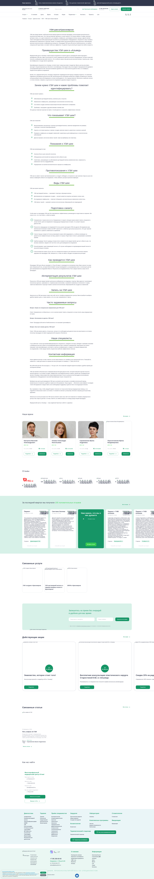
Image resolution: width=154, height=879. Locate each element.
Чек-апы (91, 823)
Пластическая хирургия (76, 816)
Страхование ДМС (96, 856)
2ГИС (44, 515)
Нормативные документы (77, 858)
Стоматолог (115, 816)
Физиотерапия (43, 823)
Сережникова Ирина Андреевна (87, 441)
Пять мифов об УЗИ (29, 731)
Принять (43, 872)
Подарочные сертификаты (80, 839)
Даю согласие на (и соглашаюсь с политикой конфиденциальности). (90, 626)
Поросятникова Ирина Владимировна (116, 441)
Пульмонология (44, 821)
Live (93, 863)
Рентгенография (28, 826)
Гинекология (54, 831)
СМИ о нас (73, 860)
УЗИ (25, 824)
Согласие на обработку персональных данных (28, 873)
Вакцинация (115, 823)
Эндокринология (55, 824)
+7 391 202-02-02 (55, 858)
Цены (93, 860)
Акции (93, 865)
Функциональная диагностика (28, 838)
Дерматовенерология (56, 826)
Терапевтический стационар (77, 834)
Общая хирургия (74, 818)
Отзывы (73, 863)
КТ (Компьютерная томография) (28, 828)
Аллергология (54, 827)
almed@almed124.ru (55, 865)
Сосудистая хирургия (75, 819)
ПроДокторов (126, 515)
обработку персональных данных (83, 626)
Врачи (93, 861)
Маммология (54, 834)
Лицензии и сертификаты (77, 856)
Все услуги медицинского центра (107, 832)
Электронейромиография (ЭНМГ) (30, 822)
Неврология (54, 836)
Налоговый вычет (96, 855)
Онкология (54, 823)
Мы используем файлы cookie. (8, 871)
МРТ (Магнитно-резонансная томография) (28, 833)
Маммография (27, 836)
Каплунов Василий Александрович (30, 441)
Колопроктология (55, 816)
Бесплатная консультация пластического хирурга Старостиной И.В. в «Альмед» (104, 676)
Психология (43, 818)
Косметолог (73, 826)
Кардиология (54, 832)
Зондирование (27, 816)
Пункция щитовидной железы (29, 819)
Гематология (54, 821)
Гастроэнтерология (56, 829)
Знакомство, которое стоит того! (40, 675)
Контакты (94, 866)
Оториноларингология (56, 818)
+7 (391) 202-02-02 (74, 361)
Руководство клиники (76, 855)
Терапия (42, 816)
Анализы (92, 816)
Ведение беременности (95, 825)
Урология (53, 819)
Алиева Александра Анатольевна (59, 441)
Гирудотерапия (43, 819)
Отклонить (43, 875)
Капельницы (93, 826)
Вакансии (73, 861)
